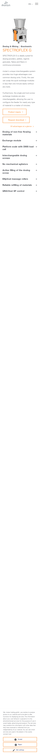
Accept (20, 739)
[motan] (6, 4)
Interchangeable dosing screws (14, 156)
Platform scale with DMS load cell (18, 148)
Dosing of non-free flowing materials (16, 133)
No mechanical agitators (15, 164)
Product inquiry (14, 112)
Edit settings (20, 750)
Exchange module (11, 140)
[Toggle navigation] (36, 4)
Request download (16, 120)
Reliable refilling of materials (17, 185)
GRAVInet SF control (13, 191)
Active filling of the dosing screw (16, 171)
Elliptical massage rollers (15, 178)
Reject (20, 744)
